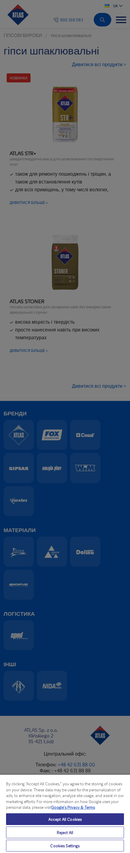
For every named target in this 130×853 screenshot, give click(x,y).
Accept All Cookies (65, 819)
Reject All (65, 832)
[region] (65, 813)
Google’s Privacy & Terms (73, 807)
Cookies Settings (65, 845)
